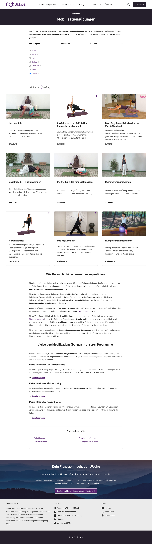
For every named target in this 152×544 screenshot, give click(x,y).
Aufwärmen (83, 311)
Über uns (109, 4)
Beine (33, 54)
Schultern (35, 66)
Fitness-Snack (68, 4)
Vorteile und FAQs (64, 522)
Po (32, 58)
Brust (33, 69)
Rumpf (34, 73)
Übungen (76, 13)
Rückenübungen (40, 441)
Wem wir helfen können (66, 511)
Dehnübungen (39, 438)
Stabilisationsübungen (88, 438)
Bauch (33, 50)
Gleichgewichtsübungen (88, 441)
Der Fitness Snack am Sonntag (69, 515)
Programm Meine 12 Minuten (69, 508)
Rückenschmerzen (36, 319)
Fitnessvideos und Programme (31, 517)
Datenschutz (110, 515)
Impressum (109, 511)
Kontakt (108, 508)
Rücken (34, 62)
